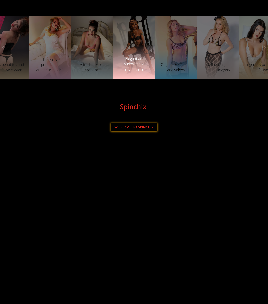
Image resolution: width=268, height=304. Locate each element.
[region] (134, 47)
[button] (134, 61)
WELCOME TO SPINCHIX (134, 127)
